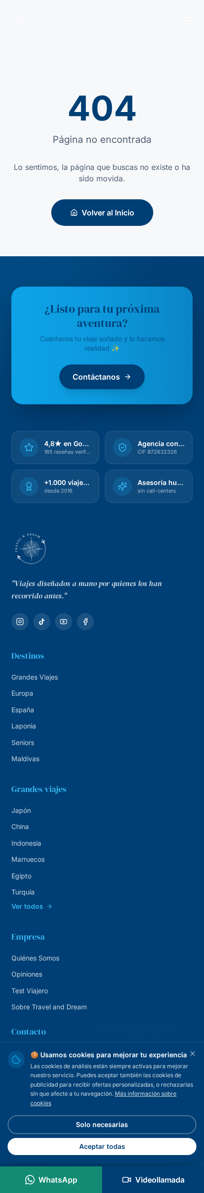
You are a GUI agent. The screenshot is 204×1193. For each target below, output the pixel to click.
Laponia (23, 726)
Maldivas (25, 759)
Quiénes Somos (35, 958)
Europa (22, 693)
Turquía (23, 892)
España (22, 710)
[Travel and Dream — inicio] (19, 20)
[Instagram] (19, 621)
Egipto (21, 876)
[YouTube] (63, 621)
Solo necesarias (102, 1124)
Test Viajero (29, 991)
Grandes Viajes (34, 677)
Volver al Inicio (108, 212)
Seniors (22, 742)
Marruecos (28, 859)
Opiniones (26, 974)
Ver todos (27, 906)
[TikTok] (41, 621)
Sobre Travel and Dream (49, 1007)
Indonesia (26, 843)
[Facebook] (85, 621)
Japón (21, 810)
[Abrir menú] (186, 20)
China (20, 826)
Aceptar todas (102, 1146)
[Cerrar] (192, 1053)
